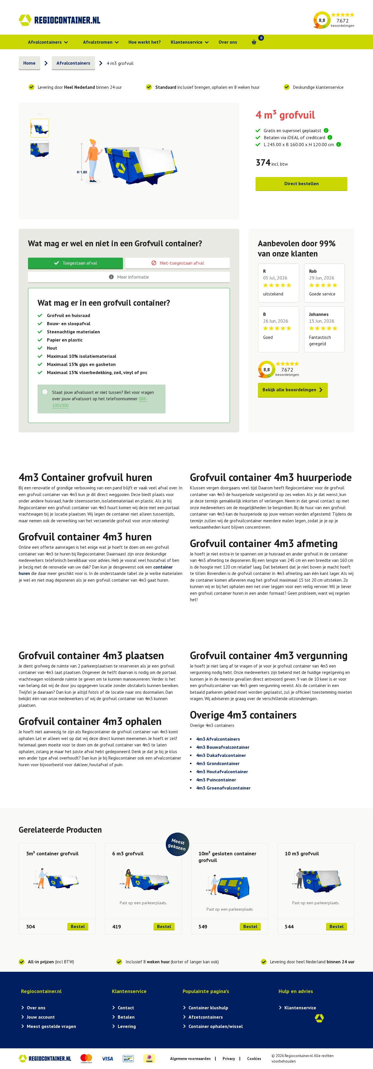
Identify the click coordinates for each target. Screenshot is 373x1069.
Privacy (229, 1059)
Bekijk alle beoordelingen (289, 389)
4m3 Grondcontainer (218, 763)
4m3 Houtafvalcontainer (222, 771)
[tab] (75, 263)
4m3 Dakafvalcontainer (221, 755)
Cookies (254, 1059)
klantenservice (330, 87)
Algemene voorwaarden (190, 1059)
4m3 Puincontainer (216, 780)
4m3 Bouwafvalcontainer (222, 747)
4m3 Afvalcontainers (218, 739)
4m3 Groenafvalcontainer (223, 788)
